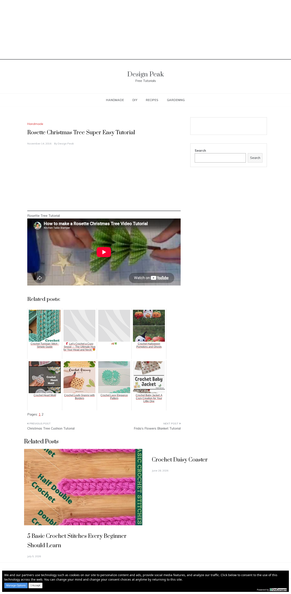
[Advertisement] (145, 30)
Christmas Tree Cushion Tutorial (51, 428)
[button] (16, 585)
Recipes (152, 100)
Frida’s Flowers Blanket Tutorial (157, 428)
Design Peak (145, 74)
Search (200, 150)
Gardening (176, 100)
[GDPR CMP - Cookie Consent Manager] (278, 589)
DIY (135, 100)
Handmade (115, 100)
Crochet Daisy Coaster (180, 459)
